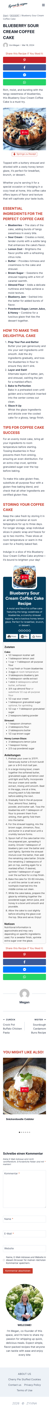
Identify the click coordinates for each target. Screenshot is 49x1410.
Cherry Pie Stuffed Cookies (24, 1379)
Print (13, 636)
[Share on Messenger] (24, 75)
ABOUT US (24, 1373)
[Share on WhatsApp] (24, 82)
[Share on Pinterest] (24, 60)
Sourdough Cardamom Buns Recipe (38, 1026)
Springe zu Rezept (26, 154)
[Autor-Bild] (5, 45)
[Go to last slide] (7, 1094)
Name (8, 1218)
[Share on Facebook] (24, 67)
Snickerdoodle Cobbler (20, 1119)
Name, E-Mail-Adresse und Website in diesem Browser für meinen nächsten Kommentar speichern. (26, 1260)
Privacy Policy (32, 1384)
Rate (38, 636)
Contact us (14, 1384)
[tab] (19, 1132)
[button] (19, 630)
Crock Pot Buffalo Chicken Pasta (12, 1026)
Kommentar (12, 1173)
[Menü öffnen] (43, 5)
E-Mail (9, 1233)
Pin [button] (26, 636)
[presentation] (24, 1086)
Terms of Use (24, 1390)
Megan (16, 45)
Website (9, 1248)
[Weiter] (42, 1094)
